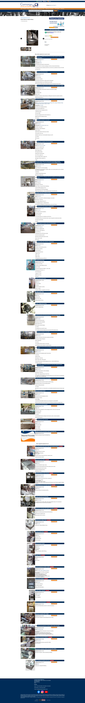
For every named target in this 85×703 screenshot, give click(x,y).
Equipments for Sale (34, 8)
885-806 (39, 557)
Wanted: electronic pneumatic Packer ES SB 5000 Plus (46, 431)
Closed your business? (52, 27)
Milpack (38, 103)
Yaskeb (48, 103)
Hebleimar (39, 629)
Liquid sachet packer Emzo (41, 278)
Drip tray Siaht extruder (40, 543)
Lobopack (56, 102)
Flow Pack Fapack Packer (40, 390)
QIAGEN (39, 318)
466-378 (39, 461)
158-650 (39, 615)
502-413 (39, 592)
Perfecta (39, 476)
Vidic (38, 295)
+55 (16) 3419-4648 (42, 687)
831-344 (39, 122)
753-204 (39, 406)
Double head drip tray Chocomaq (42, 496)
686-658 (39, 433)
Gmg (49, 102)
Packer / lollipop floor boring (41, 303)
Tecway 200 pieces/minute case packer (43, 378)
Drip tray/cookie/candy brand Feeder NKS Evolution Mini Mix (47, 446)
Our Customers (57, 8)
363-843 (39, 194)
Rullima (45, 103)
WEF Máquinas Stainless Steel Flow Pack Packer (46, 223)
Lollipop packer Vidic (40, 291)
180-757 (39, 87)
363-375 (39, 448)
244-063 (39, 568)
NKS (38, 449)
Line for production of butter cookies (43, 566)
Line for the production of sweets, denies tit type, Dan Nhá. (48, 625)
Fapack (39, 394)
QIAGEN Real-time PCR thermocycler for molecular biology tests (48, 315)
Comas (39, 523)
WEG (41, 62)
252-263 (39, 293)
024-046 (39, 510)
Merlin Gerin (46, 125)
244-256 (39, 650)
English (45, 1)
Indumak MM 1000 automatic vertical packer (45, 241)
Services (28, 8)
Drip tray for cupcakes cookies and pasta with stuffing (46, 648)
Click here (51, 32)
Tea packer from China (40, 260)
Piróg (38, 463)
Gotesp (51, 102)
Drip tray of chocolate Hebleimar (42, 637)
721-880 (39, 280)
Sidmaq (45, 42)
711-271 (39, 208)
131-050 (39, 143)
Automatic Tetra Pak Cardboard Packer (43, 192)
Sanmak (39, 423)
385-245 (39, 317)
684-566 (39, 367)
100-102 (39, 475)
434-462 (39, 262)
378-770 (39, 662)
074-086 (39, 639)
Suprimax (42, 476)
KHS (53, 102)
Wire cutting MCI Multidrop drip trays (43, 660)
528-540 (39, 498)
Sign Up (51, 5)
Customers (56, 27)
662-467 (39, 74)
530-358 (39, 101)
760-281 (39, 225)
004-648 (39, 580)
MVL (40, 61)
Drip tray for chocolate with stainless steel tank (45, 508)
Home (22, 8)
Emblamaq (46, 102)
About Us (24, 8)
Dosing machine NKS (40, 531)
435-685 (39, 380)
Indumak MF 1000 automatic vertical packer (45, 206)
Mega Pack (39, 145)
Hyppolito (44, 570)
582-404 (39, 533)
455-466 (39, 545)
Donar (39, 61)
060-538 (39, 305)
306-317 (39, 59)
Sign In (54, 5)
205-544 (39, 179)
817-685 (39, 164)
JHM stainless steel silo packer (41, 404)
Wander (39, 582)
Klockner (39, 75)
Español (50, 1)
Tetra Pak (39, 166)
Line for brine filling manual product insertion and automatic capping (50, 85)
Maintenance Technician (49, 8)
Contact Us (62, 8)
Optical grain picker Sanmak (42, 419)
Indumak (39, 245)
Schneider (41, 105)
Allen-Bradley (42, 125)
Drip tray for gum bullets (40, 459)
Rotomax (47, 570)
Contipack (39, 102)
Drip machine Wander (40, 578)
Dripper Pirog (38, 555)
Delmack (42, 102)
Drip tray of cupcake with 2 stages (42, 613)
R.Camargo (43, 145)
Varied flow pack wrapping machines (43, 99)
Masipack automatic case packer (43, 120)
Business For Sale (41, 8)
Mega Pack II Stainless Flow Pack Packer (45, 141)
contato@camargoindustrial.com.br (42, 689)
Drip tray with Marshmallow (41, 602)
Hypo (42, 570)
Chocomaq (39, 500)
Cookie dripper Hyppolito (40, 590)
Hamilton (39, 570)
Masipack (59, 102)
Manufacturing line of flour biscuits (42, 473)
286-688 (39, 627)
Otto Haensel (42, 103)
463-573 (39, 421)
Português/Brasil (40, 1)
